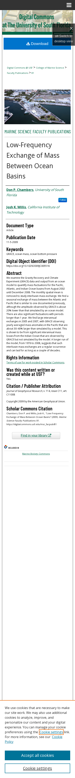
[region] (37, 739)
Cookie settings (51, 732)
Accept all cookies (37, 755)
